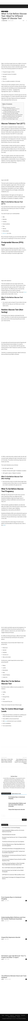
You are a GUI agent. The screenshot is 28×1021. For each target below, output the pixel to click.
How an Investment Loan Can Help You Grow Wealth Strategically (13, 871)
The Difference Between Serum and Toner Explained (13, 841)
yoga (6, 721)
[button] (2, 6)
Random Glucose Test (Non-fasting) (10, 113)
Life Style (6, 11)
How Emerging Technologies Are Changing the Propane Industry (13, 878)
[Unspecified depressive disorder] (4, 811)
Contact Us (12, 1015)
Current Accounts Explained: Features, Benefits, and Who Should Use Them (14, 860)
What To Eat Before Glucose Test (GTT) (12, 108)
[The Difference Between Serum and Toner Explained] (14, 968)
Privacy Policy (17, 1015)
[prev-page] (2, 816)
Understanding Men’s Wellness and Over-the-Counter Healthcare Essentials (17, 805)
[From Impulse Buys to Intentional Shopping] (4, 798)
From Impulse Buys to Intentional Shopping (11, 827)
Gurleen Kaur (4, 20)
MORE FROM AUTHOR (16, 793)
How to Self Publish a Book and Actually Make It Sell (12, 867)
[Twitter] (5, 23)
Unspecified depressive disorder (16, 809)
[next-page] (4, 816)
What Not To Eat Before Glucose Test (11, 117)
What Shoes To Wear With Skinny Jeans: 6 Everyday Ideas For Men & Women (7, 761)
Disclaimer (23, 1015)
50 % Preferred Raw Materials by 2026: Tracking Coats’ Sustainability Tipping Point (13, 852)
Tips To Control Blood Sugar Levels (10, 118)
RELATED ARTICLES (6, 793)
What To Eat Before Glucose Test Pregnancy (12, 116)
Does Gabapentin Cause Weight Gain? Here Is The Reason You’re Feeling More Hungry (21, 761)
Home (2, 9)
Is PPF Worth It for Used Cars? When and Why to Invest (13, 874)
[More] (14, 23)
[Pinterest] (8, 23)
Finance (18, 1016)
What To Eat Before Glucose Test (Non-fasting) (13, 114)
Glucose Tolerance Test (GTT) (9, 107)
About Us (7, 1015)
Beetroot (5, 233)
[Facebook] (2, 23)
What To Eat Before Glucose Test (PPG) (12, 111)
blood (25, 292)
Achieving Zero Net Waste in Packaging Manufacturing (13, 848)
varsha (2, 900)
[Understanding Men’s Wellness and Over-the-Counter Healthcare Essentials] (4, 805)
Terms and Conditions (12, 1016)
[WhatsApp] (11, 23)
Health (6, 9)
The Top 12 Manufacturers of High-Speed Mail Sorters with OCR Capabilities (13, 845)
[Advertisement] (14, 2)
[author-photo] (14, 774)
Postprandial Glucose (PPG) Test (10, 110)
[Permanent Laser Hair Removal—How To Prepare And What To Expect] (14, 948)
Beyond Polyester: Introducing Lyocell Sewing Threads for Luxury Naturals (14, 856)
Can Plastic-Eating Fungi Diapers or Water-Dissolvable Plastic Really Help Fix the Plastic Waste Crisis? (13, 864)
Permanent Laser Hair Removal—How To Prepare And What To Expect (14, 838)
